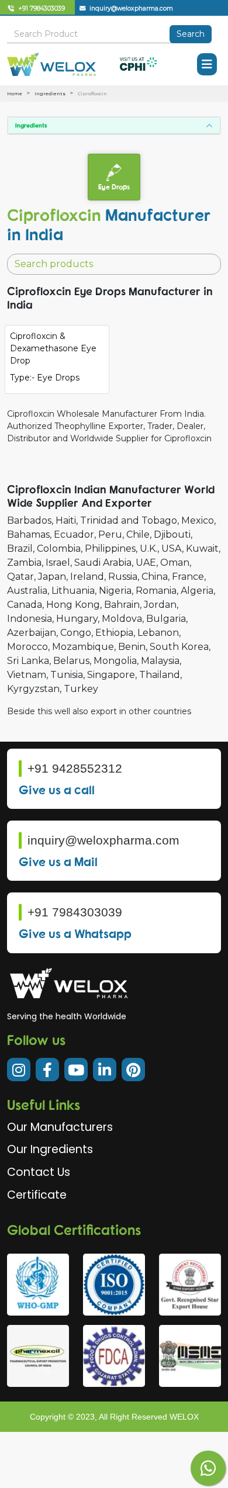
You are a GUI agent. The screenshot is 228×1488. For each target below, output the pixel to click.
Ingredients (49, 93)
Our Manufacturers (60, 1127)
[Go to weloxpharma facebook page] (47, 1069)
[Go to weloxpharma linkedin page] (104, 1069)
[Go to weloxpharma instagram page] (18, 1069)
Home (14, 93)
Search (191, 34)
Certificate (37, 1195)
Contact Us (38, 1172)
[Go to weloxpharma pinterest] (133, 1069)
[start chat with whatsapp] (208, 1468)
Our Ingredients (50, 1149)
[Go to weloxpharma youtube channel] (76, 1069)
